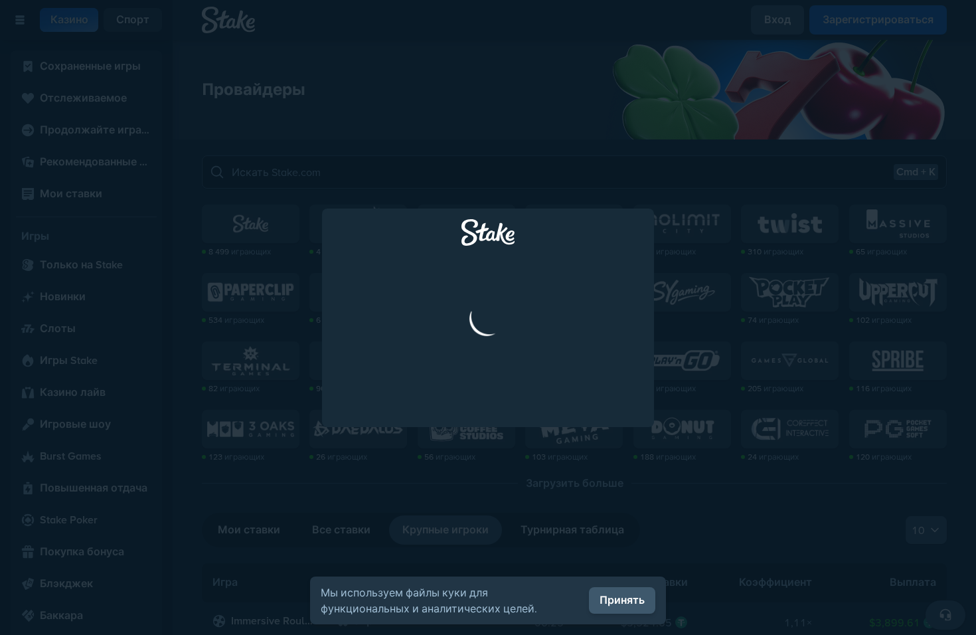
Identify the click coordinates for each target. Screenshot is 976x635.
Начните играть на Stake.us (488, 440)
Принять (622, 600)
